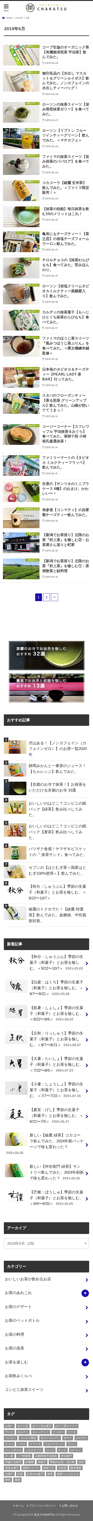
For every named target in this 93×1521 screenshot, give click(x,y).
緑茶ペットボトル (68, 1474)
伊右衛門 (66, 1456)
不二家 (9, 1456)
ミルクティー (34, 1450)
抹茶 (81, 1462)
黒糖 (17, 1479)
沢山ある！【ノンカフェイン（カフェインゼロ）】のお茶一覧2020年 (58, 749)
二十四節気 (24, 1456)
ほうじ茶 (22, 1426)
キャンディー (41, 1432)
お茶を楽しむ (16, 1362)
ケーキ (72, 1432)
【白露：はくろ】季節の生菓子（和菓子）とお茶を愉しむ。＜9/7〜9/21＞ (56, 988)
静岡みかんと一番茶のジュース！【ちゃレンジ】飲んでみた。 (57, 768)
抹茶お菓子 (12, 1467)
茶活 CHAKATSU (44, 1514)
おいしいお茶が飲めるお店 (28, 1279)
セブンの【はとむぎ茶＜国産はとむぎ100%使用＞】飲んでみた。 (57, 870)
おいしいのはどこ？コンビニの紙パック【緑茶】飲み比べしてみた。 (57, 809)
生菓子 (9, 1474)
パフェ (21, 1444)
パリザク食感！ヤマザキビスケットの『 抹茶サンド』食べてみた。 (58, 852)
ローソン (75, 1450)
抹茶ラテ (48, 1467)
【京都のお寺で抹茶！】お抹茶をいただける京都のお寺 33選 (57, 787)
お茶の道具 (14, 1348)
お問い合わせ (70, 1505)
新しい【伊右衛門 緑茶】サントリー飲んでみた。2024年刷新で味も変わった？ (57, 1172)
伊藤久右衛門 (13, 1462)
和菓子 (42, 1462)
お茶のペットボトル (22, 1320)
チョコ (9, 1444)
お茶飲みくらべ (18, 1376)
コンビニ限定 (28, 1438)
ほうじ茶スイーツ (66, 1426)
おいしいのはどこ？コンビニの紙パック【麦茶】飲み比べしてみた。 (57, 832)
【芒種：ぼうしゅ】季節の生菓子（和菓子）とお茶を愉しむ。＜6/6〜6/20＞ (56, 1198)
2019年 (19, 18)
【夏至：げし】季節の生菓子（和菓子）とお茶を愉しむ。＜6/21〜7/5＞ (56, 1115)
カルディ (22, 1432)
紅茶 (20, 1474)
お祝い (9, 1426)
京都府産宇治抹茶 (46, 1456)
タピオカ (81, 1438)
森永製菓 (75, 1467)
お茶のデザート (18, 1306)
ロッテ (62, 1450)
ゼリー (68, 1438)
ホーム (20, 1505)
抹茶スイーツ (31, 1467)
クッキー (58, 1432)
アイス (9, 1432)
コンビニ (10, 1438)
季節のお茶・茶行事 (62, 1462)
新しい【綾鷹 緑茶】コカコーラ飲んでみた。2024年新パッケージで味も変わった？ (45, 1144)
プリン (72, 1444)
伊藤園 (30, 1462)
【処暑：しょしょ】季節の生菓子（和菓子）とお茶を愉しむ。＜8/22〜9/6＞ (56, 1013)
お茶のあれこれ (18, 1292)
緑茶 (50, 1474)
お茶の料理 (14, 1334)
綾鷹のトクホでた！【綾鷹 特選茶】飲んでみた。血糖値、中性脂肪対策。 (57, 915)
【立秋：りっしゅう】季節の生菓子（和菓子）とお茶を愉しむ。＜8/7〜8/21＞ (56, 1039)
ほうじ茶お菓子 (42, 1426)
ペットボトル (13, 1450)
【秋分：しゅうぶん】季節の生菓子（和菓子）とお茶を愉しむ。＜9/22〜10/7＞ (57, 892)
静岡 (8, 1479)
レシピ (50, 1450)
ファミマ (35, 1444)
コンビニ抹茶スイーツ (24, 1389)
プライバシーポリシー (42, 1505)
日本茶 (62, 1467)
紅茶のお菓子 (35, 1474)
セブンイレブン (50, 1438)
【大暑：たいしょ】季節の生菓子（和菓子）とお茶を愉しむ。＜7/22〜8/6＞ (56, 1064)
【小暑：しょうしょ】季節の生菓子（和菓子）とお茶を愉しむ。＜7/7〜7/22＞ (56, 1090)
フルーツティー (54, 1444)
